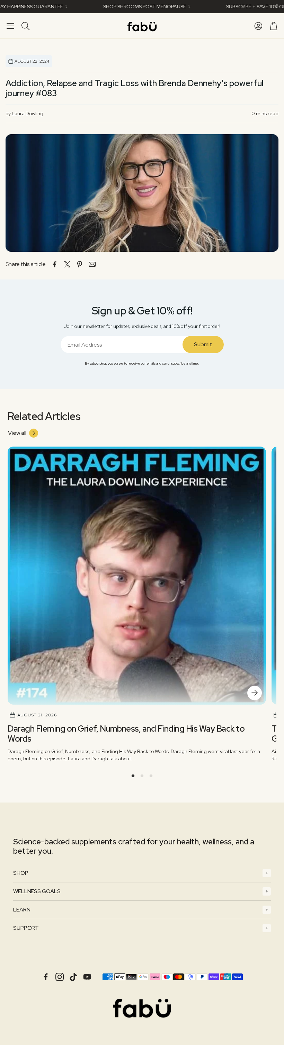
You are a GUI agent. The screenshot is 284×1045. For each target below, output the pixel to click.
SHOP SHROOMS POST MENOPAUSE (120, 6)
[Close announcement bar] (277, 5)
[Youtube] (87, 977)
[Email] (92, 264)
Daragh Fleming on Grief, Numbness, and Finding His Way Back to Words (126, 733)
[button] (10, 26)
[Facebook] (46, 977)
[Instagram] (59, 977)
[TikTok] (73, 977)
